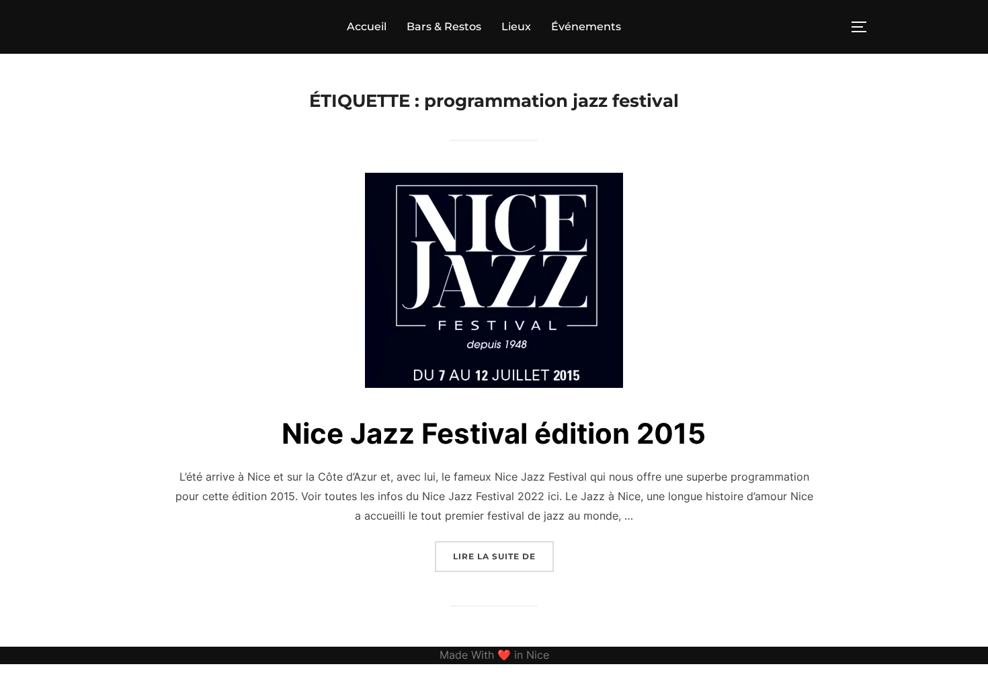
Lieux (516, 26)
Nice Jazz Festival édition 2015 (494, 433)
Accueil (366, 26)
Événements (586, 26)
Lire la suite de (503, 556)
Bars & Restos (444, 26)
